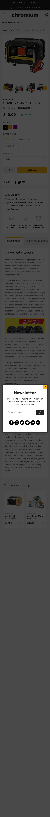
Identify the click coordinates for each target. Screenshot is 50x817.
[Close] (45, 387)
